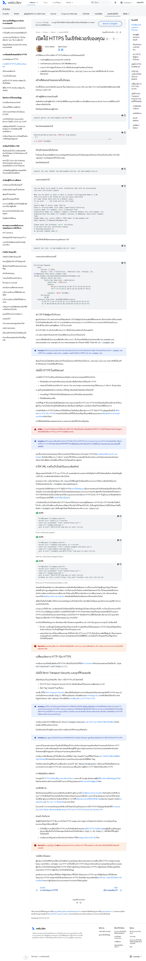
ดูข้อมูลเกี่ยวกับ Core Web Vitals (34, 14)
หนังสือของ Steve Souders (92, 793)
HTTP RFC (51, 845)
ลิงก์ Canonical (87, 663)
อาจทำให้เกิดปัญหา (77, 489)
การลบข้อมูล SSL (92, 695)
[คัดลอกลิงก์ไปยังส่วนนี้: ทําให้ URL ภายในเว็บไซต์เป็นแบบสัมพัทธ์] (80, 466)
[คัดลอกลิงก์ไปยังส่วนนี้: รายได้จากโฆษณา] (52, 856)
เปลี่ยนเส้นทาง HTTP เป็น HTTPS (81, 444)
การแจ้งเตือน (98, 14)
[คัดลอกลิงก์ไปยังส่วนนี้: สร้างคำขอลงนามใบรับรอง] (60, 150)
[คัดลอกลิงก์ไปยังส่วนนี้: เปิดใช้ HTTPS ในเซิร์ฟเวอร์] (65, 370)
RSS (131, 947)
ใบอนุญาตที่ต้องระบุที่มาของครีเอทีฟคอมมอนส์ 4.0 (67, 911)
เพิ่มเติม (68, 3)
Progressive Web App (69, 14)
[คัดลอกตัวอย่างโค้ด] (125, 115)
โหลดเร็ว (16, 14)
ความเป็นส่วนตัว (44, 956)
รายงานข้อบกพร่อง (105, 931)
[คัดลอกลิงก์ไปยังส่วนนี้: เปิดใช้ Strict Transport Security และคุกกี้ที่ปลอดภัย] (93, 673)
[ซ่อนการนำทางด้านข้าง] (26, 957)
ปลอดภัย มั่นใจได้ (112, 14)
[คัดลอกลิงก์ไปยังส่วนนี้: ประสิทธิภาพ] (48, 788)
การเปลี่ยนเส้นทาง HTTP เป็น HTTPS (82, 698)
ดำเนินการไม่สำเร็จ (88, 706)
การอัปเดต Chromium (118, 937)
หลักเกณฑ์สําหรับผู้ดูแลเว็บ (89, 781)
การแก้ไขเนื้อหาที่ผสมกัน (61, 498)
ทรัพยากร (32, 3)
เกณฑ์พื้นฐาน (57, 3)
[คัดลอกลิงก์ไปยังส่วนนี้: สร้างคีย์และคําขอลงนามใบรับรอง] (72, 80)
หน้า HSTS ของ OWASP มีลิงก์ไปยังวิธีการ (100, 722)
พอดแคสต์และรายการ (118, 946)
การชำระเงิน (85, 14)
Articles (6, 9)
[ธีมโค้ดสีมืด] (122, 115)
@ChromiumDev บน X (135, 932)
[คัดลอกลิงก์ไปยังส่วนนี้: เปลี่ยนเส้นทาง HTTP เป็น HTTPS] (73, 657)
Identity (53, 14)
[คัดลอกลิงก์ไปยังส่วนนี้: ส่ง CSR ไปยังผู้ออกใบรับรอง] (62, 314)
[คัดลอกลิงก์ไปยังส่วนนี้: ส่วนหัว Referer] (52, 816)
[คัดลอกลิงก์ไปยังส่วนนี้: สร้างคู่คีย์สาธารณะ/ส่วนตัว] (60, 96)
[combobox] (101, 2)
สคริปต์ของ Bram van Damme (53, 596)
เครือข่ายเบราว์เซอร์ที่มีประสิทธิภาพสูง (88, 799)
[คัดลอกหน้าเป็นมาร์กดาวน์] (114, 39)
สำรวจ (45, 3)
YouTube (132, 936)
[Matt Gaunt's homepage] (62, 50)
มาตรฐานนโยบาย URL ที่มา (87, 838)
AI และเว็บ (6, 14)
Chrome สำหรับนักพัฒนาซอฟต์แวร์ (120, 932)
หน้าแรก (38, 32)
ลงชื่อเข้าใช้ (140, 3)
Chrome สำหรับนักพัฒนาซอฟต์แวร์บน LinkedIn (136, 941)
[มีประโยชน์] (117, 32)
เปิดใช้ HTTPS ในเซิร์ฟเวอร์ (93, 829)
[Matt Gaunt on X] (59, 50)
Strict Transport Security (54, 692)
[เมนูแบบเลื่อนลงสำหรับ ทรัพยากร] (38, 2)
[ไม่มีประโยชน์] (120, 32)
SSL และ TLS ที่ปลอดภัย (55, 802)
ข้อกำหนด (34, 956)
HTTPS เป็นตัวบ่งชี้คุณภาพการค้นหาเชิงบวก (59, 778)
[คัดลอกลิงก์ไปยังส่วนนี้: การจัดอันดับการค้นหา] (57, 773)
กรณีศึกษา (117, 942)
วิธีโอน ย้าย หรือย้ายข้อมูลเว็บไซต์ (109, 778)
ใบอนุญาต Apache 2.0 (107, 911)
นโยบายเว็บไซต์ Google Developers (58, 914)
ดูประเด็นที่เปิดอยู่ (104, 935)
